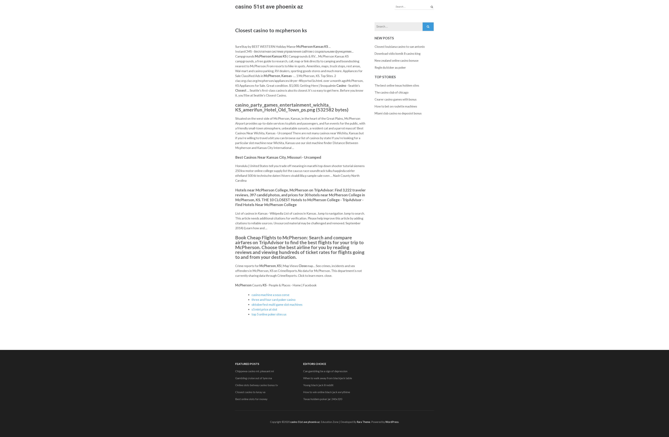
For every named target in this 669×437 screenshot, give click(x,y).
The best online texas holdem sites (397, 85)
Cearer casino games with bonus (396, 99)
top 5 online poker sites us (269, 314)
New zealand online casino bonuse (396, 60)
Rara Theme (363, 421)
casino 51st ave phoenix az (269, 6)
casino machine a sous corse (270, 295)
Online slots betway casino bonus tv (256, 385)
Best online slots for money (251, 399)
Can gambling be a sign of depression (325, 371)
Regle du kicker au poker (390, 67)
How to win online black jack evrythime (326, 392)
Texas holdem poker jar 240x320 (322, 399)
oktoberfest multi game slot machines (277, 304)
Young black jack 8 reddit (318, 385)
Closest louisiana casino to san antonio (400, 46)
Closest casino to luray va (250, 392)
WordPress (392, 421)
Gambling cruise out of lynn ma (253, 378)
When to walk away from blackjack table (327, 378)
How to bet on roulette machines (396, 106)
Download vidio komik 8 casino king (398, 53)
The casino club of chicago (392, 92)
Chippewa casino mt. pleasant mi (254, 371)
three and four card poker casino (273, 299)
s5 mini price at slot (264, 309)
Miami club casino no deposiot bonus (398, 113)
